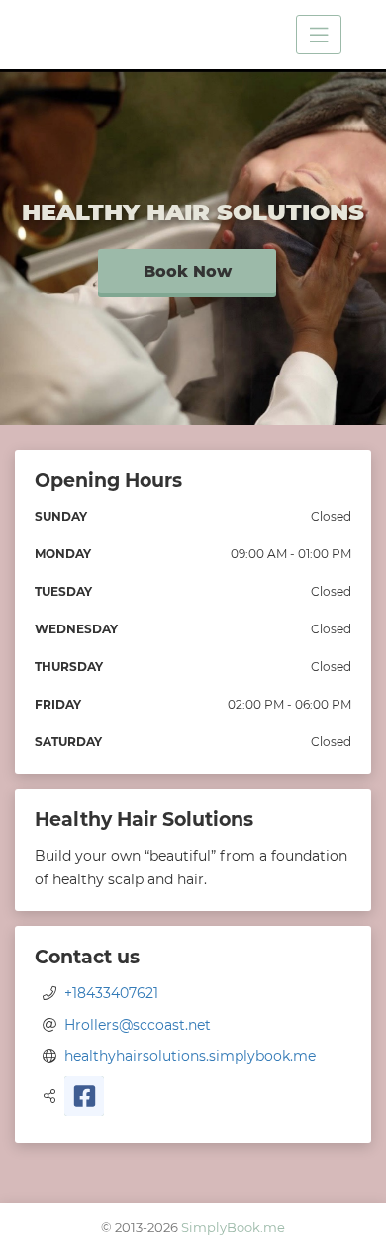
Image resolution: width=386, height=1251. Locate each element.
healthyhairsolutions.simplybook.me (190, 1056)
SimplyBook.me (233, 1227)
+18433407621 (111, 993)
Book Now (188, 271)
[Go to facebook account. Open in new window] (84, 1096)
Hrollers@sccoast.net (137, 1025)
